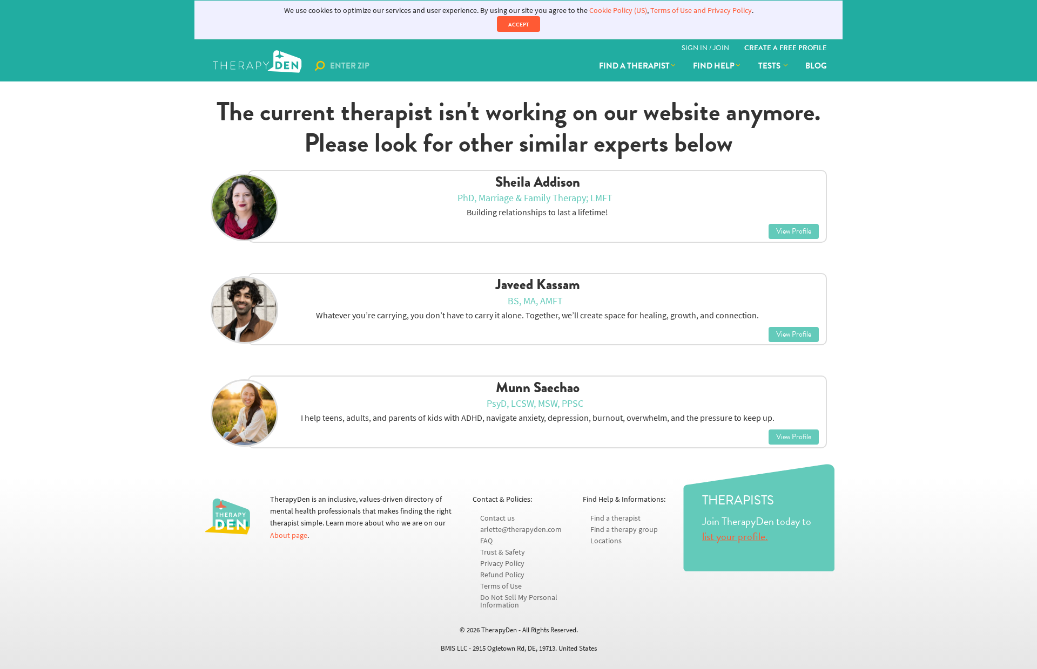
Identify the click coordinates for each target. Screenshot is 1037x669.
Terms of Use (501, 586)
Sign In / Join (705, 48)
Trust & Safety (502, 552)
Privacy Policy (502, 563)
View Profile (793, 231)
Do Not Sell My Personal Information (518, 601)
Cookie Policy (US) (618, 10)
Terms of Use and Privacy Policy (701, 10)
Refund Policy (502, 575)
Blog (816, 66)
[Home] (258, 65)
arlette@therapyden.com (521, 529)
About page (288, 535)
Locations (606, 541)
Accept (518, 25)
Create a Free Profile (785, 48)
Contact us (497, 518)
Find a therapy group (624, 529)
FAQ (486, 541)
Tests (770, 66)
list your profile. (735, 536)
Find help (714, 66)
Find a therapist (634, 66)
